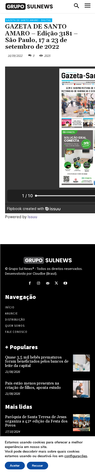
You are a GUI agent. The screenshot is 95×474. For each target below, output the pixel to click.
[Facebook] (30, 283)
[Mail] (47, 283)
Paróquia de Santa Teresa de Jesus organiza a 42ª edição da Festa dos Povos (36, 421)
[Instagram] (38, 283)
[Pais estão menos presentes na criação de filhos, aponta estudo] (81, 389)
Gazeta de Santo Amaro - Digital (28, 20)
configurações (75, 456)
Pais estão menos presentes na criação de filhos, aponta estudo (33, 385)
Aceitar (15, 466)
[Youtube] (65, 283)
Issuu (32, 216)
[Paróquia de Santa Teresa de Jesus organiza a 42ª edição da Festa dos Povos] (81, 422)
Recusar (37, 466)
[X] (56, 283)
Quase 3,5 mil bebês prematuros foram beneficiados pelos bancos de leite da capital (36, 361)
